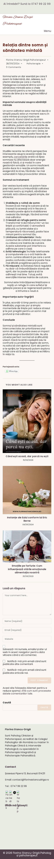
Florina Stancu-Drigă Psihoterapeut (26, 59)
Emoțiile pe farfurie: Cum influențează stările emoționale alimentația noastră (27, 569)
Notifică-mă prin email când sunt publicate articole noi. (24, 671)
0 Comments (13, 67)
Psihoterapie (34, 63)
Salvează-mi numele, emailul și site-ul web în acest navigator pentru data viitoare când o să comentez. (25, 652)
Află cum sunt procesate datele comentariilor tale (27, 692)
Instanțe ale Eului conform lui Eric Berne (27, 519)
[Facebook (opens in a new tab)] (25, 8)
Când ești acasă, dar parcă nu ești (27, 456)
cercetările (20, 156)
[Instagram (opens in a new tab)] (29, 8)
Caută (7, 702)
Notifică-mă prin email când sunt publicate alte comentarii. (24, 663)
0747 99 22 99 (41, 4)
